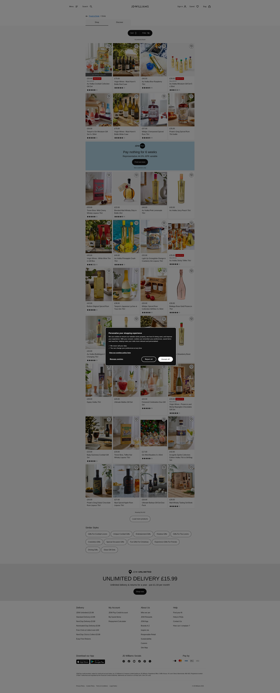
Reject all (149, 360)
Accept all (165, 360)
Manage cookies (116, 360)
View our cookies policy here (120, 354)
